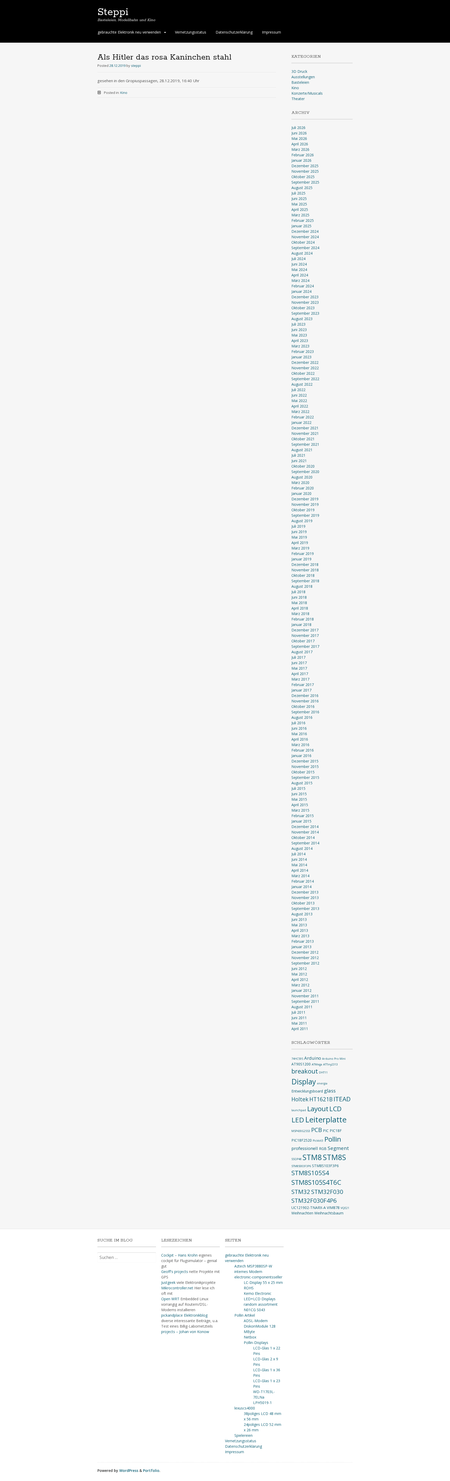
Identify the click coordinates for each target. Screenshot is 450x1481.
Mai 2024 (299, 269)
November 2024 (305, 236)
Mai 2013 (299, 924)
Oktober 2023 (303, 307)
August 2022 (301, 384)
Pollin (332, 1139)
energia (322, 1083)
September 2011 (305, 1001)
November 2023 (305, 302)
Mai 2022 (299, 400)
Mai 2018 (299, 602)
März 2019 (300, 548)
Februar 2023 (302, 351)
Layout (317, 1108)
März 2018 (300, 613)
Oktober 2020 (303, 466)
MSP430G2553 (300, 1131)
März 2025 (300, 214)
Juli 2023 (298, 324)
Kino (123, 92)
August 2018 (301, 586)
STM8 (312, 1157)
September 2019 (305, 515)
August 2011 (301, 1006)
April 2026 (299, 143)
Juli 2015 (298, 788)
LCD (335, 1108)
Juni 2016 (299, 728)
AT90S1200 (301, 1064)
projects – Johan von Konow (185, 1331)
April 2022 (299, 406)
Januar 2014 (301, 886)
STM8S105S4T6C (316, 1182)
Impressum (271, 32)
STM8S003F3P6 (301, 1166)
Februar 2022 (302, 417)
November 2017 (305, 635)
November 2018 (305, 569)
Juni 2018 (299, 597)
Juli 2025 (298, 193)
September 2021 (305, 444)
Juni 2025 (299, 198)
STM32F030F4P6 (314, 1201)
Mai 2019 (299, 537)
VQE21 (345, 1208)
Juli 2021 (298, 455)
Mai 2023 (299, 335)
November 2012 (305, 957)
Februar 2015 (302, 815)
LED (297, 1119)
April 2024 (299, 275)
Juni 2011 (299, 1017)
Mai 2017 (299, 668)
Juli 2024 (298, 258)
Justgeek (168, 1282)
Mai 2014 (299, 864)
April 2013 (299, 930)
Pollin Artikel (244, 1315)
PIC (326, 1130)
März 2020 (300, 482)
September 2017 (305, 646)
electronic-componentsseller (258, 1277)
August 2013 (301, 913)
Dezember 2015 (304, 761)
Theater (298, 98)
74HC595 (297, 1058)
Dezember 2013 (304, 892)
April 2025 (299, 209)
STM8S (334, 1157)
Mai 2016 (299, 733)
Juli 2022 (298, 389)
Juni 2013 (299, 919)
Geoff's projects (174, 1271)
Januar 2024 (301, 291)
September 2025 (305, 182)
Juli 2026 (298, 127)
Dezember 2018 (304, 564)
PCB (316, 1130)
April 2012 (299, 979)
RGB (323, 1148)
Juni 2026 (299, 133)
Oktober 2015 (303, 771)
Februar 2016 (302, 750)
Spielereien (243, 1435)
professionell (304, 1148)
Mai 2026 (299, 138)
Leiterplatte (326, 1119)
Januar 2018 (301, 624)
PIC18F (336, 1130)
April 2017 (299, 673)
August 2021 (301, 449)
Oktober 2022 (303, 373)
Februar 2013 (302, 941)
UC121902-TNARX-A (308, 1207)
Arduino (312, 1058)
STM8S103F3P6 (325, 1165)
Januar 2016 (301, 755)
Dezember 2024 (304, 231)
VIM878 (333, 1207)
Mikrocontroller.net (177, 1287)
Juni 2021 (299, 460)
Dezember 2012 (304, 952)
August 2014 (301, 848)
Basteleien (300, 82)
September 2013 (305, 908)
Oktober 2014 (303, 837)
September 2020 (305, 471)
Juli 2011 (298, 1012)
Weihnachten (302, 1213)
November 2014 (305, 832)
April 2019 (299, 542)
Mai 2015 (299, 799)
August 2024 (301, 253)
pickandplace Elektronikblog (184, 1315)
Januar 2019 (301, 559)
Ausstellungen (303, 76)
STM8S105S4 (310, 1173)
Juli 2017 (298, 657)
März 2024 (300, 280)
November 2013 (305, 897)
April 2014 (299, 870)
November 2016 (305, 701)
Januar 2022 (301, 422)
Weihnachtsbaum (328, 1213)
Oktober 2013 (303, 903)
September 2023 (305, 313)
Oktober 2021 (303, 438)
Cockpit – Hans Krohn (179, 1255)
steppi (136, 65)
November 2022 (305, 367)
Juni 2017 (299, 662)
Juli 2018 (298, 591)
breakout (304, 1071)
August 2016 (301, 717)
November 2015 (305, 766)
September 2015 (305, 777)
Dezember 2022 (304, 362)
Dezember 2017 (304, 630)
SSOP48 (296, 1159)
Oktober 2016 (303, 706)
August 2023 (301, 318)
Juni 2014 (299, 859)
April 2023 (299, 340)
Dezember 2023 (304, 296)
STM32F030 (327, 1192)
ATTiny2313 (330, 1064)
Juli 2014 (298, 853)
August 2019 (301, 520)
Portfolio (151, 1470)
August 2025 (301, 187)
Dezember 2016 (304, 695)
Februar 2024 (302, 285)
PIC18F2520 (301, 1140)
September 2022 (305, 378)
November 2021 (305, 433)
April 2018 (299, 608)
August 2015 (301, 782)
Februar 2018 (302, 619)
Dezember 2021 (304, 427)
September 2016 (305, 711)
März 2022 (300, 411)
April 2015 (299, 804)
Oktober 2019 (303, 509)
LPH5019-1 (262, 1402)
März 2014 (300, 875)
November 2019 (305, 504)
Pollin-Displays (256, 1342)
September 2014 (305, 842)
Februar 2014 (302, 881)
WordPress (128, 1470)
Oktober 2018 (303, 575)
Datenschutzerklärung (234, 32)
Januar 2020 (301, 493)
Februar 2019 (302, 553)
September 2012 (305, 963)
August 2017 (301, 651)
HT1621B (321, 1099)
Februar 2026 (302, 154)
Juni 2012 (299, 968)
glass (330, 1090)
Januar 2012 (301, 990)
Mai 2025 (299, 204)
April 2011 (299, 1028)
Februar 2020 (302, 488)
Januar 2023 (301, 356)
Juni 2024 (299, 264)
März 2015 (300, 810)
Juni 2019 (299, 531)
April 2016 (299, 739)
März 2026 (300, 149)
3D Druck (299, 71)
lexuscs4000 (244, 1408)
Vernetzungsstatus (190, 32)
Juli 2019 (298, 526)
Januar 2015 (301, 821)
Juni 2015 (299, 793)
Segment (338, 1148)
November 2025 (305, 171)
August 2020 (301, 477)
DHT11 (323, 1072)
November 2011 (305, 995)
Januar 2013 (301, 946)
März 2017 (300, 679)
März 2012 (300, 984)
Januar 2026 (301, 160)
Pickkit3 (318, 1140)
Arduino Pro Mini (334, 1058)
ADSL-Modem (256, 1320)
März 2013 (300, 935)
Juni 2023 (299, 329)
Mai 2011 (299, 1023)
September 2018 (305, 580)
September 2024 (305, 247)
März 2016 (300, 744)
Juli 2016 (298, 722)
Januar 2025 (301, 225)
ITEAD (342, 1099)
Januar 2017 (301, 690)
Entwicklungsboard (307, 1091)
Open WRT (170, 1298)
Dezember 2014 (304, 826)
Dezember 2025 (304, 165)
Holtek (299, 1099)
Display (303, 1082)
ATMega (317, 1064)
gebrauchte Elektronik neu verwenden (129, 32)
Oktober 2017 (303, 640)
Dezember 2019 (304, 498)
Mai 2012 (299, 974)
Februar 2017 (302, 684)
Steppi (112, 12)
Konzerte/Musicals (307, 93)
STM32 (300, 1192)
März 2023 (300, 346)
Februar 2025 (302, 220)
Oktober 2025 (303, 176)
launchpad (298, 1110)
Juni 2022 (299, 395)
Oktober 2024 (303, 242)
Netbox (250, 1337)
